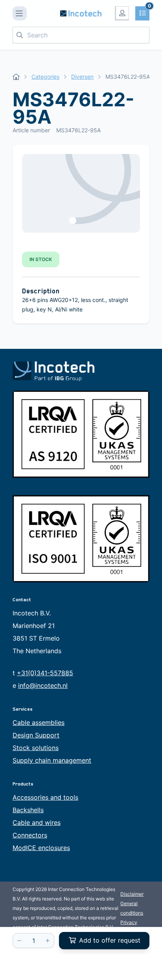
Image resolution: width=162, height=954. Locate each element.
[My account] (122, 13)
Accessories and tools (45, 797)
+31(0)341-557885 (45, 673)
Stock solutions (36, 748)
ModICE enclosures (41, 848)
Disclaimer (132, 894)
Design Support (36, 735)
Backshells (28, 810)
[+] (47, 941)
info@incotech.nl (43, 685)
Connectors (30, 835)
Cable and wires (37, 822)
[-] (19, 941)
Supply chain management (52, 760)
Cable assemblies (38, 722)
